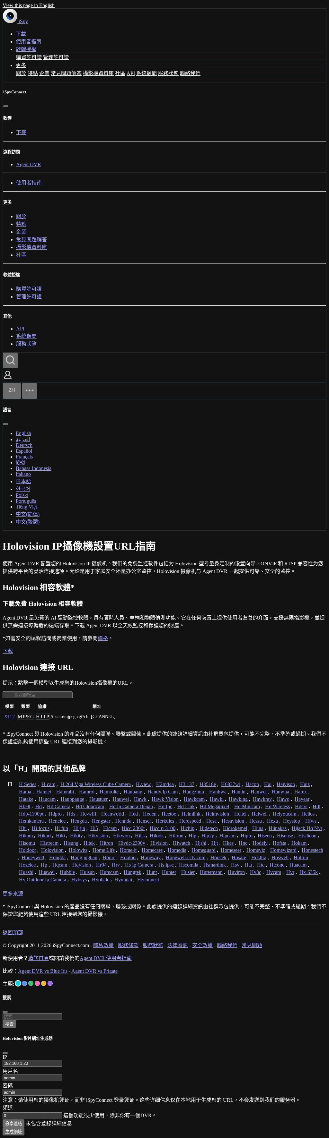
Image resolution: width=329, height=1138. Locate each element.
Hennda (123, 821)
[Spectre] (18, 983)
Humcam (109, 872)
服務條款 (128, 945)
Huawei (47, 872)
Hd (38, 806)
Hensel (144, 821)
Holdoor (27, 850)
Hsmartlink (214, 865)
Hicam (110, 828)
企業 (44, 73)
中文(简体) (28, 514)
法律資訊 (177, 945)
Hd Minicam (247, 806)
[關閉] (5, 106)
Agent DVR (28, 164)
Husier (188, 872)
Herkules (165, 821)
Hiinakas (278, 828)
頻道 (8, 1107)
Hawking (238, 799)
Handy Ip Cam (162, 791)
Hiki (60, 835)
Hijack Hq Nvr (307, 828)
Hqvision (81, 865)
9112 (10, 716)
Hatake (26, 799)
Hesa (211, 821)
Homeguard (203, 850)
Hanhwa (218, 791)
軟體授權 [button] (26, 49)
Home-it (128, 850)
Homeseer (231, 850)
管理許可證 (56, 57)
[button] (8, 379)
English (23, 433)
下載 (21, 34)
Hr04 (101, 865)
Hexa (272, 821)
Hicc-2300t (133, 828)
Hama (25, 791)
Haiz (305, 784)
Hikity (76, 835)
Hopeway (151, 857)
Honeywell (33, 857)
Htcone (277, 865)
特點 (33, 73)
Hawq (283, 799)
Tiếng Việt (26, 506)
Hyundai (123, 879)
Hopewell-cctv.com (185, 857)
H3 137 (186, 784)
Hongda (57, 857)
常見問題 (252, 945)
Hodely (260, 843)
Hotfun (301, 857)
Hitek (89, 843)
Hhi (23, 828)
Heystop (291, 821)
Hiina (257, 828)
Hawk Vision (165, 799)
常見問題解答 (66, 73)
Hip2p (207, 835)
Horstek (218, 857)
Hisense (285, 835)
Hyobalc (100, 879)
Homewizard (283, 850)
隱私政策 (103, 945)
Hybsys (79, 879)
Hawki (217, 799)
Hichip (187, 828)
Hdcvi (301, 806)
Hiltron (176, 835)
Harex (300, 791)
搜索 (9, 1024)
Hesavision (233, 821)
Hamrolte (109, 791)
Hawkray (262, 799)
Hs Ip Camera (139, 865)
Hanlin (238, 791)
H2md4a (165, 784)
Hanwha (280, 791)
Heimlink (191, 814)
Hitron (106, 843)
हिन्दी (20, 462)
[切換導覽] (29, 391)
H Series (27, 784)
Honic (108, 857)
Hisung (71, 843)
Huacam (298, 865)
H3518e (208, 784)
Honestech (312, 850)
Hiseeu (265, 835)
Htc (260, 865)
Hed (133, 814)
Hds (71, 814)
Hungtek (132, 872)
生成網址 (13, 1131)
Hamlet (43, 791)
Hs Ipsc (166, 865)
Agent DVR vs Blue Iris (42, 971)
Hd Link (186, 806)
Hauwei (121, 799)
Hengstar (101, 821)
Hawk (140, 799)
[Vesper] (50, 983)
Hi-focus (40, 828)
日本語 (23, 481)
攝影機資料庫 (98, 73)
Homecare (152, 850)
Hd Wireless (277, 806)
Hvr (290, 872)
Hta (248, 865)
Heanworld (112, 814)
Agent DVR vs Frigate (94, 971)
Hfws (310, 821)
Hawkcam (194, 799)
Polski (22, 495)
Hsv (235, 865)
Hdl (316, 806)
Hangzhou (193, 791)
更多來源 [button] (13, 893)
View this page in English (29, 5)
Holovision (52, 850)
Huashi (26, 872)
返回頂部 (13, 932)
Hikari (44, 835)
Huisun (87, 872)
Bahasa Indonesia (33, 468)
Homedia (177, 850)
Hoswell (280, 857)
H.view (143, 784)
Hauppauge (72, 799)
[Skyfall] (30, 983)
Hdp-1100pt (31, 814)
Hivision (159, 843)
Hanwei (259, 791)
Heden (149, 814)
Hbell (24, 806)
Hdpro (55, 814)
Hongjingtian (84, 857)
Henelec (57, 821)
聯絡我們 (190, 73)
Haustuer (98, 799)
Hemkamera (31, 821)
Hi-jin (79, 828)
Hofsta (279, 843)
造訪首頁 (38, 958)
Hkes (228, 843)
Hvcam (273, 872)
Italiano (23, 474)
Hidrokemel (235, 828)
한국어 (23, 489)
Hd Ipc (165, 806)
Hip (192, 835)
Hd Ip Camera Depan (131, 806)
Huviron (236, 872)
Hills (140, 835)
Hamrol (86, 791)
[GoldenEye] (43, 983)
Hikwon (121, 835)
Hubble (67, 872)
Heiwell (260, 814)
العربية (23, 439)
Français (24, 456)
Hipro (247, 835)
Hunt (152, 872)
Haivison (286, 784)
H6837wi (230, 784)
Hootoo (128, 857)
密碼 (8, 1085)
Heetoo (169, 814)
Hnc (243, 843)
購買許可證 (29, 57)
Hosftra (258, 857)
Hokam (299, 843)
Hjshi (200, 843)
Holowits (78, 850)
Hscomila (188, 865)
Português (26, 501)
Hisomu (27, 843)
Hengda (79, 821)
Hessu (255, 821)
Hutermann (211, 872)
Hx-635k (308, 872)
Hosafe (239, 857)
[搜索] (10, 360)
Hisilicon (307, 835)
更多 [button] (21, 65)
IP (5, 1057)
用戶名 (10, 1071)
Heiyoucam (284, 814)
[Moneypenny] (37, 983)
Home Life (104, 850)
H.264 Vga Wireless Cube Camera (95, 784)
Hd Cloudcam (90, 806)
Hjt (214, 843)
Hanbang (133, 791)
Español (24, 451)
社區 (120, 73)
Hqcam (59, 865)
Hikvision (98, 835)
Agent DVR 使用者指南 (106, 958)
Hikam (26, 835)
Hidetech (209, 828)
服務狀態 (168, 73)
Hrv (116, 865)
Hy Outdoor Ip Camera (42, 879)
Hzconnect (148, 879)
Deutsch (24, 445)
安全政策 (202, 945)
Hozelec (27, 865)
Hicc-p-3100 (162, 828)
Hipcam (227, 835)
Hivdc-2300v (131, 843)
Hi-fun (61, 828)
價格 (103, 638)
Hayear (302, 799)
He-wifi (88, 814)
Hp (44, 865)
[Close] (5, 1053)
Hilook (157, 835)
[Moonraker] (24, 983)
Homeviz (255, 850)
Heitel (240, 814)
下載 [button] (8, 651)
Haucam (47, 799)
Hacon (252, 784)
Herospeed (190, 821)
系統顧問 (146, 73)
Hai (267, 784)
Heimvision (217, 814)
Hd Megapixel (214, 806)
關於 (21, 73)
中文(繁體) (28, 522)
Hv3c (255, 872)
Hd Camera (58, 806)
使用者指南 (28, 41)
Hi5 (94, 828)
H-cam (48, 784)
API (131, 73)
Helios (308, 814)
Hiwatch (181, 843)
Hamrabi (65, 791)
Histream (49, 843)
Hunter (169, 872)
